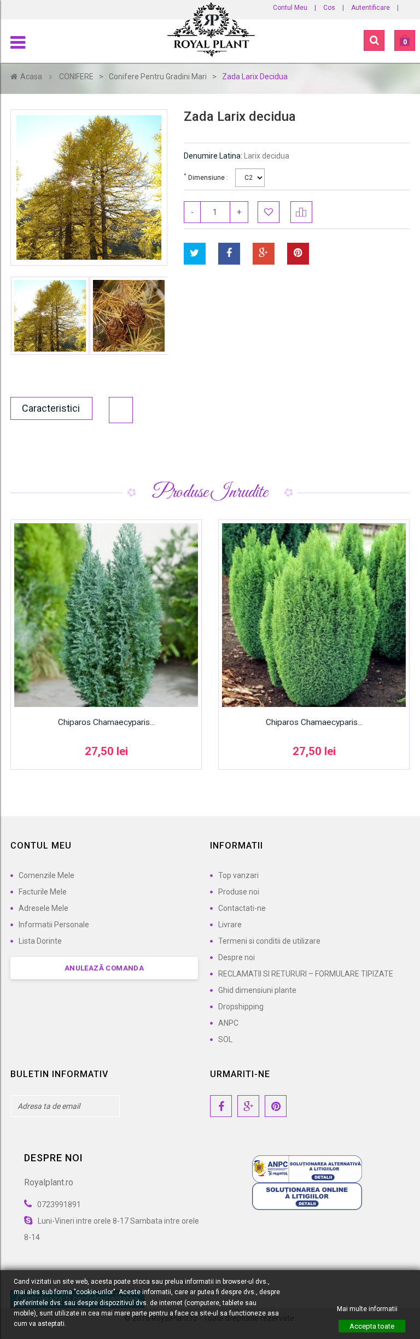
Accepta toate (371, 1326)
